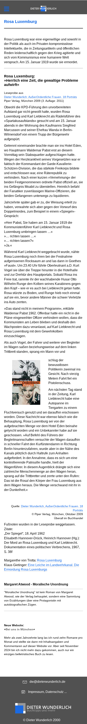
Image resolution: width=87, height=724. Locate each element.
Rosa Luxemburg (49, 560)
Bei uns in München (19, 629)
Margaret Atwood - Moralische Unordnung (36, 584)
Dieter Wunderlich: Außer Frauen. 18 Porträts (40, 97)
